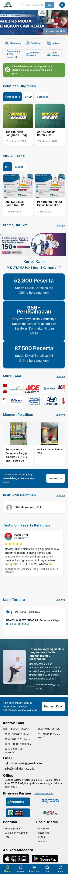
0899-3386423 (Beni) (17, 741)
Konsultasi (56, 478)
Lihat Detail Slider (57, 31)
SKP (7, 166)
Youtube (42, 848)
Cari (49, 5)
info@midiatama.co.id (19, 776)
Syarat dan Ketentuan (16, 840)
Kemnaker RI (12, 96)
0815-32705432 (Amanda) (13, 758)
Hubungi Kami (53, 713)
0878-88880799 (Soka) (18, 751)
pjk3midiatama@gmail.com (23, 770)
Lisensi (19, 166)
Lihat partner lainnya (43, 801)
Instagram (43, 840)
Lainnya (60, 225)
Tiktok (41, 844)
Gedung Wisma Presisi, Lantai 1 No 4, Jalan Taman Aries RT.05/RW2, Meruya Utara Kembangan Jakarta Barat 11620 (33, 790)
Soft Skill (42, 96)
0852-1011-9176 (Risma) (18, 746)
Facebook (43, 836)
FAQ (7, 844)
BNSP (28, 96)
